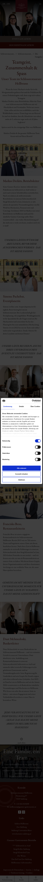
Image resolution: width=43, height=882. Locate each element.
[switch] (38, 447)
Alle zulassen (21, 468)
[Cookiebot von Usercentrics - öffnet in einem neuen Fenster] (32, 401)
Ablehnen (21, 480)
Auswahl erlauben (21, 474)
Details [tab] (21, 406)
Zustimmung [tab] (7, 406)
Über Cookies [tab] (35, 406)
